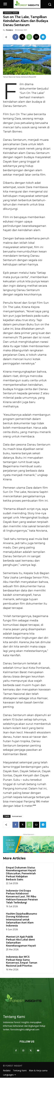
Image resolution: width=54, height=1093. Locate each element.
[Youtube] (38, 1051)
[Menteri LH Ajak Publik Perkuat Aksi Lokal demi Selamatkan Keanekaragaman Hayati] (45, 941)
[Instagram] (23, 1051)
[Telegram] (43, 37)
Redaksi (9, 30)
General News (11, 13)
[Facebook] (15, 37)
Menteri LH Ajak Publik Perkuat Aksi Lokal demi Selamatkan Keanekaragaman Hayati (21, 941)
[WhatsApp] (29, 37)
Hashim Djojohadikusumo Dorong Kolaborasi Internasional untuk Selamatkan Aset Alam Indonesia (21, 919)
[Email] (36, 37)
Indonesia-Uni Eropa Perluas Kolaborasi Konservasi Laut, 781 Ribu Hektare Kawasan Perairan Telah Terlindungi (22, 896)
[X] (22, 37)
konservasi (17, 816)
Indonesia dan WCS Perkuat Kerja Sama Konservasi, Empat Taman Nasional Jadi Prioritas (21, 961)
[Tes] (27, 998)
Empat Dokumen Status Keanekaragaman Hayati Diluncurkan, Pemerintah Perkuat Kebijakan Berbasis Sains (21, 873)
